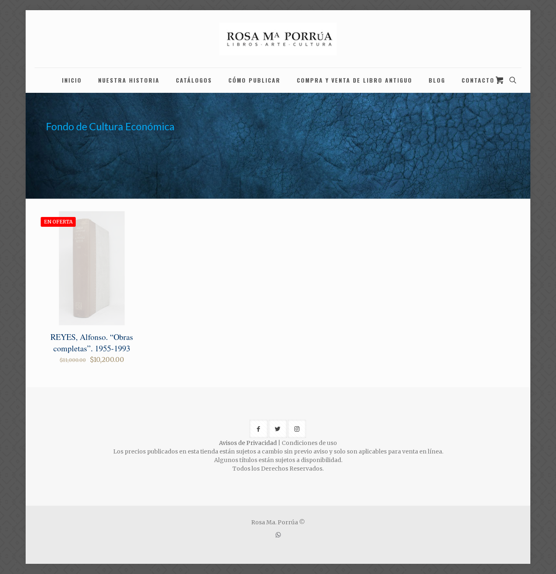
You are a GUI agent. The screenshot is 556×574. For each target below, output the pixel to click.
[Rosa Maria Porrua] (278, 39)
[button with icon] (259, 429)
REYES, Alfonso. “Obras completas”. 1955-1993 (91, 342)
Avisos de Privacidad (248, 443)
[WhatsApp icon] (278, 535)
